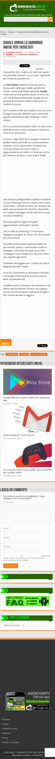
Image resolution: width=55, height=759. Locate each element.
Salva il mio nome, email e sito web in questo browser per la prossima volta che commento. (26, 558)
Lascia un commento (27, 54)
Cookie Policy (37, 755)
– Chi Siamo (5, 719)
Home (2, 32)
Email (6, 537)
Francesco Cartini (14, 52)
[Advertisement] (25, 178)
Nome (6, 528)
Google (11, 32)
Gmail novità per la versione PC (19, 435)
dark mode (12, 354)
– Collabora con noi (9, 729)
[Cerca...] (50, 19)
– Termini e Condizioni (10, 742)
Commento (8, 502)
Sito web (7, 546)
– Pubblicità (5, 733)
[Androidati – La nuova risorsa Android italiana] (27, 7)
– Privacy (4, 738)
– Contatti (5, 724)
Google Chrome (39, 354)
